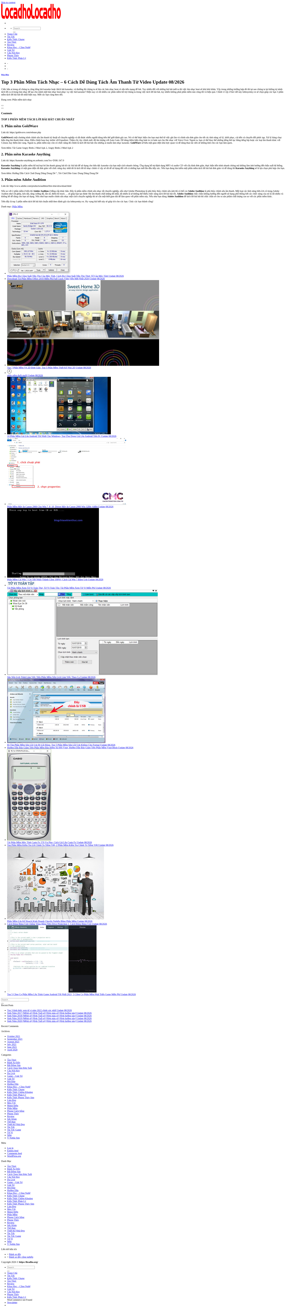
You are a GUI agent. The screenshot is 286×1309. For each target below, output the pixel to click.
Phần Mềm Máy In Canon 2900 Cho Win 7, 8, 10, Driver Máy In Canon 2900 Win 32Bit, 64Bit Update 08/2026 (60, 506)
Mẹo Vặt (11, 1103)
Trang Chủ (12, 34)
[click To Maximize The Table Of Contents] (2, 105)
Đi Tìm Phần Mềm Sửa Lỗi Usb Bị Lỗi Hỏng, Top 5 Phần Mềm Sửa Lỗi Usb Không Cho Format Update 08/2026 (61, 745)
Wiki (9, 1135)
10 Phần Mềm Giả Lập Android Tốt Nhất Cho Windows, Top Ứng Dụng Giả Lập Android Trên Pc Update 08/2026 (61, 436)
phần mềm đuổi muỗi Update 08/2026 (25, 375)
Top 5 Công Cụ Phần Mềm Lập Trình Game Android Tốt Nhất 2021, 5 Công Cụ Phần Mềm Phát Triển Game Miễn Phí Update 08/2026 (71, 994)
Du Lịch (11, 1073)
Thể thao (11, 1121)
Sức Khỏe (12, 1119)
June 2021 (12, 1047)
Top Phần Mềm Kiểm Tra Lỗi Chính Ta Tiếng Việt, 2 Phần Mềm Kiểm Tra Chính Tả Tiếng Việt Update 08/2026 (60, 845)
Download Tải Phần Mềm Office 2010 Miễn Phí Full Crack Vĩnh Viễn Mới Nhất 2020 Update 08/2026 (56, 278)
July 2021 (11, 1044)
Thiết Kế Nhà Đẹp (16, 1124)
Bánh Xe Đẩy (13, 1062)
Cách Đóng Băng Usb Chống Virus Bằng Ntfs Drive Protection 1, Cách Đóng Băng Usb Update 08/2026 (57, 924)
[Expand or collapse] (2, 108)
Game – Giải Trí (14, 1076)
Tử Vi (10, 1132)
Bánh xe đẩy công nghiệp (21, 1257)
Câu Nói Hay (13, 53)
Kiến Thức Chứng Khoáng (20, 1092)
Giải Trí (10, 50)
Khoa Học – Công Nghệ (18, 47)
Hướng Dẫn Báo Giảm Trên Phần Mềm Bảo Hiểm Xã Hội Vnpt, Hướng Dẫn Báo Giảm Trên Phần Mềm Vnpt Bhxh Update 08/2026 (70, 747)
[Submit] (14, 32)
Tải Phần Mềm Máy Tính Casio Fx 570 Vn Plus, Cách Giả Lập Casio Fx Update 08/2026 (49, 842)
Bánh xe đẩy (15, 1254)
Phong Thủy (13, 55)
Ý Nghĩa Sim (13, 1138)
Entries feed (12, 1150)
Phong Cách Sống (15, 1111)
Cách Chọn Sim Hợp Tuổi (19, 1068)
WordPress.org (14, 1156)
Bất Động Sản (14, 1065)
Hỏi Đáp (11, 1081)
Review (10, 44)
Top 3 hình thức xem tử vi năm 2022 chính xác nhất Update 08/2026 (39, 1010)
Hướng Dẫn (12, 1084)
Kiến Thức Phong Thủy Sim (20, 1097)
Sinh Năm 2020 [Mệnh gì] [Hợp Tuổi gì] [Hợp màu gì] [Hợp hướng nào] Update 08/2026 (49, 1021)
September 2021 (14, 1039)
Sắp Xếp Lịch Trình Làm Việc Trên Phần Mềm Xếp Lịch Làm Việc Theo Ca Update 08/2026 (51, 677)
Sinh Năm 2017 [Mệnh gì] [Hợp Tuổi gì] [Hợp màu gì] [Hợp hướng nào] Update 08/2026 (49, 1013)
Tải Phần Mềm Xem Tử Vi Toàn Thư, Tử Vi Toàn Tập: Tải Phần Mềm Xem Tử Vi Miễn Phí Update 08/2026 (59, 588)
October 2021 (13, 1036)
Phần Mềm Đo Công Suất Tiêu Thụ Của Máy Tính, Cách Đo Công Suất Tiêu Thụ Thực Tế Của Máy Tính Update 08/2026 (65, 276)
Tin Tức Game (14, 1130)
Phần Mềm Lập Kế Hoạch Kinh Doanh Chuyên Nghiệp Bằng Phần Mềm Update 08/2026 (49, 921)
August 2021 (13, 1041)
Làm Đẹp (11, 1100)
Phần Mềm (5, 75)
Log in (10, 1148)
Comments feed (14, 1153)
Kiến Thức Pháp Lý (16, 58)
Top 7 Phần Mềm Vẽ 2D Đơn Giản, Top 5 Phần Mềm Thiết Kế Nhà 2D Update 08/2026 (49, 367)
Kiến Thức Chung (15, 39)
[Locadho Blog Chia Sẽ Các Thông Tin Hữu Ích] (31, 18)
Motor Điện (12, 1105)
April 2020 (12, 1049)
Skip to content (8, 2)
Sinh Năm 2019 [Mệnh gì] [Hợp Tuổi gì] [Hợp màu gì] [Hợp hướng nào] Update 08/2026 (49, 1018)
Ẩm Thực (11, 42)
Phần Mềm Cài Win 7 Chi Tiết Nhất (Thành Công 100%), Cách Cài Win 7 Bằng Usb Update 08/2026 (55, 579)
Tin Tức (11, 36)
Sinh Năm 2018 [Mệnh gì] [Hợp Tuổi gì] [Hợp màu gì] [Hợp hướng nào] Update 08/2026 (49, 1015)
